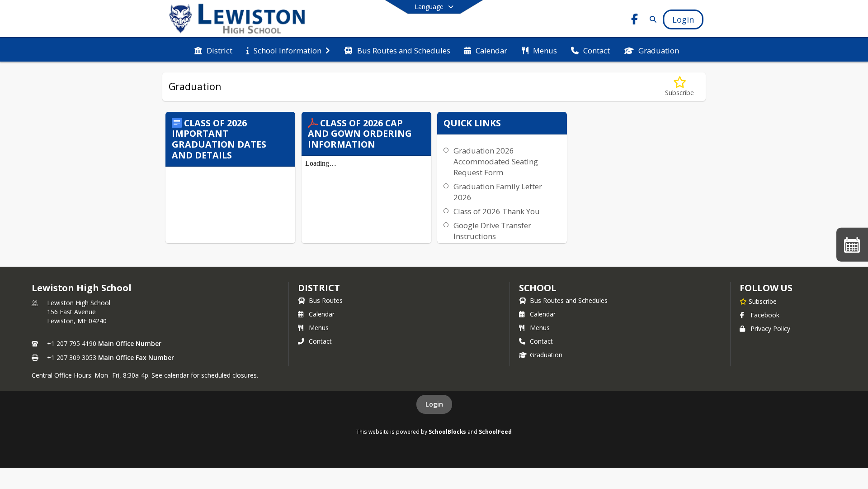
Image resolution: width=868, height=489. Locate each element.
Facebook (764, 315)
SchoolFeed (495, 431)
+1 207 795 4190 (71, 343)
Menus (319, 327)
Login (434, 404)
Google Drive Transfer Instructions (492, 230)
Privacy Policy (770, 328)
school (538, 288)
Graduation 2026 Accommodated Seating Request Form (495, 161)
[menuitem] (213, 50)
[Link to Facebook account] (635, 20)
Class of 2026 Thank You (496, 211)
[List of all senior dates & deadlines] (852, 244)
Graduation (546, 354)
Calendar (322, 314)
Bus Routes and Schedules (569, 300)
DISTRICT (319, 288)
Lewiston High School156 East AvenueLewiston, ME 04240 (78, 311)
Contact (320, 341)
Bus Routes (326, 300)
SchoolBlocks (447, 431)
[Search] (651, 19)
